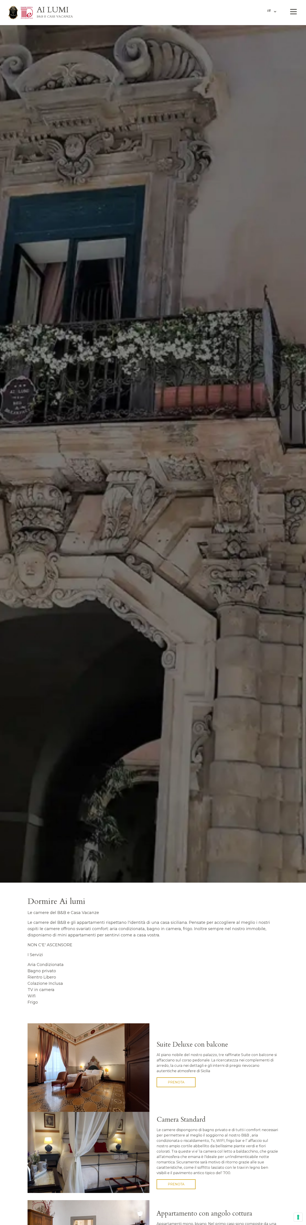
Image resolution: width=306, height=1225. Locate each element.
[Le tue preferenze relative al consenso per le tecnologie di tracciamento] (298, 1217)
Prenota (176, 1082)
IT (269, 11)
